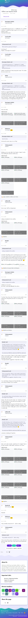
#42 (26, 41)
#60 (26, 532)
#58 (26, 510)
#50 (26, 245)
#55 (26, 390)
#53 (26, 339)
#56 (26, 416)
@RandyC (13, 286)
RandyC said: (5, 342)
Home (22, 612)
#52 (26, 294)
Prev (10, 545)
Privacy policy (15, 612)
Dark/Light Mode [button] (5, 611)
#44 (26, 80)
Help (19, 612)
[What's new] (22, 1)
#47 (26, 150)
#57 (26, 441)
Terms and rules (9, 612)
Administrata (21, 616)
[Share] (24, 26)
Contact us (3, 612)
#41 (26, 26)
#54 (26, 368)
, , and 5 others (10, 196)
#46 (26, 133)
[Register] (19, 1)
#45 (26, 107)
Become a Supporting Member (11, 578)
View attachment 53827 (15, 353)
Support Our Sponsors (9, 580)
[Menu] (3, 1)
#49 (26, 216)
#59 (26, 521)
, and (11, 268)
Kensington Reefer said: (7, 62)
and (7, 330)
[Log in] (16, 1)
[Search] (25, 1)
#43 (26, 59)
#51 (26, 277)
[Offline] (1, 21)
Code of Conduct (8, 581)
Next (18, 545)
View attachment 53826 (6, 353)
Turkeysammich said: (6, 44)
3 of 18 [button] (14, 545)
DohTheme (25, 616)
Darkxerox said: (5, 535)
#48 (26, 205)
